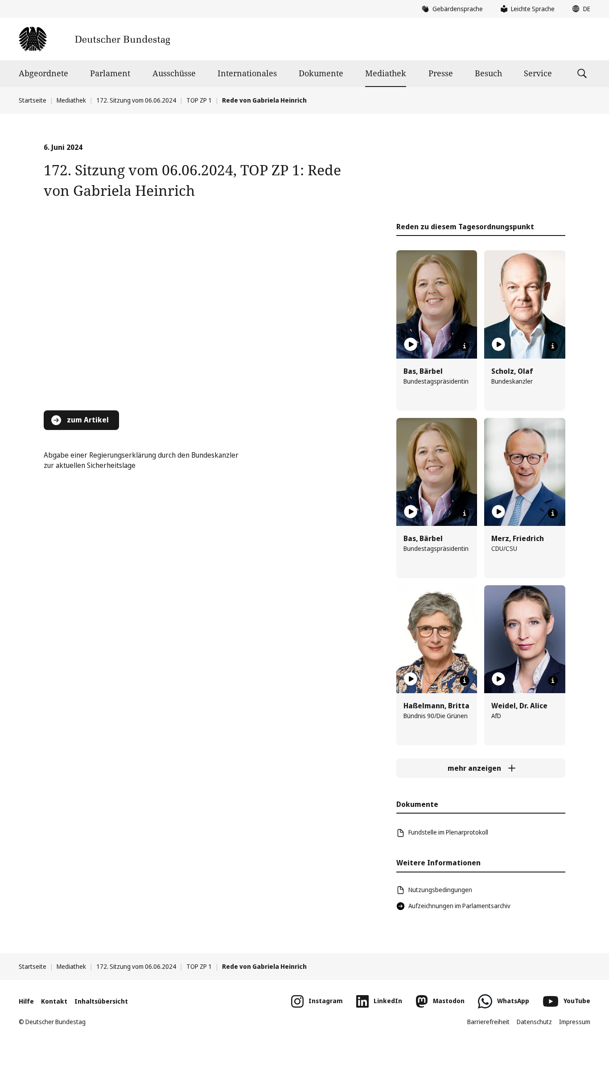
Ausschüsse (174, 73)
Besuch (488, 73)
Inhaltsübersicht (101, 1001)
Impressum (574, 1021)
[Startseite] (94, 39)
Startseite (32, 100)
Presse (440, 73)
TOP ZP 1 (199, 100)
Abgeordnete (43, 73)
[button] (579, 9)
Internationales (247, 73)
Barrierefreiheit (488, 1021)
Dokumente (321, 73)
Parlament (110, 73)
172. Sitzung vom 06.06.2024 (136, 100)
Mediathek (385, 73)
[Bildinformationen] (464, 346)
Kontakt (54, 1001)
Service (538, 73)
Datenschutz (534, 1021)
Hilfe (26, 1001)
